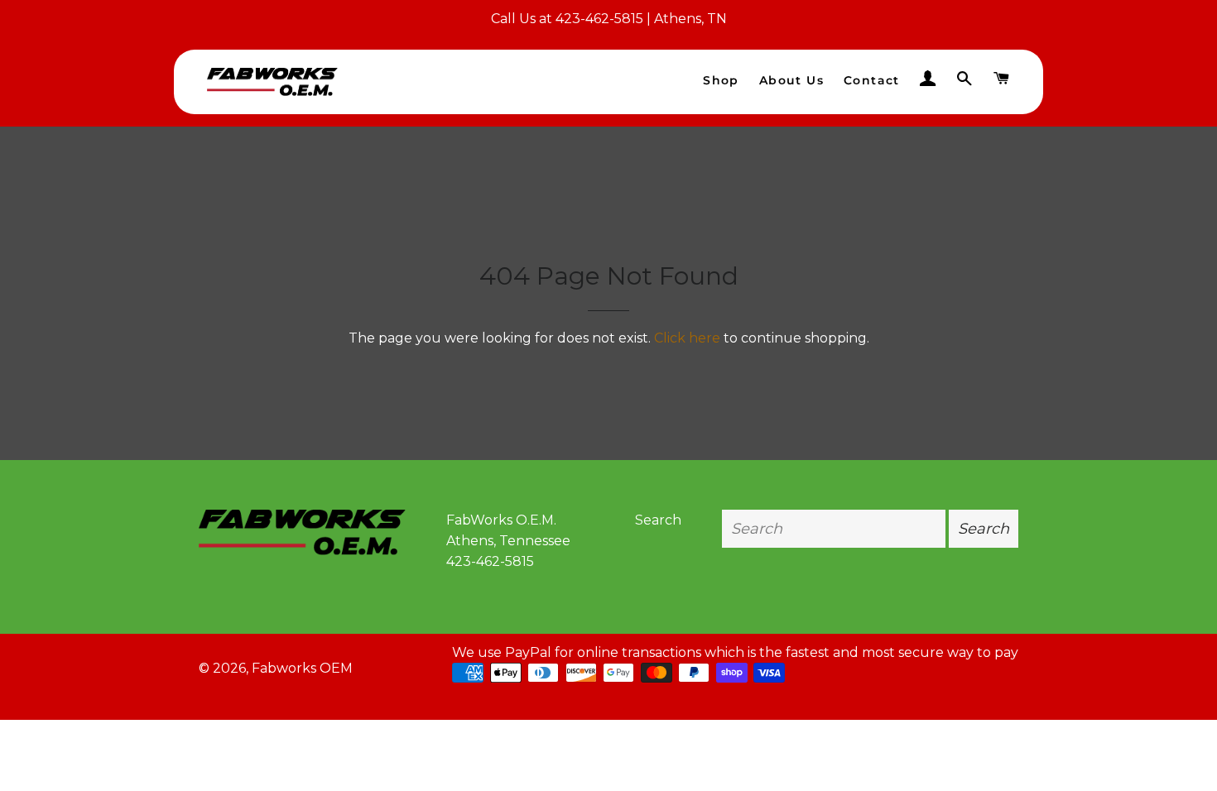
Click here (687, 338)
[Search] (964, 82)
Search (658, 520)
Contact (872, 80)
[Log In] (928, 82)
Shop (721, 80)
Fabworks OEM (302, 668)
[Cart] (1001, 82)
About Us (791, 80)
